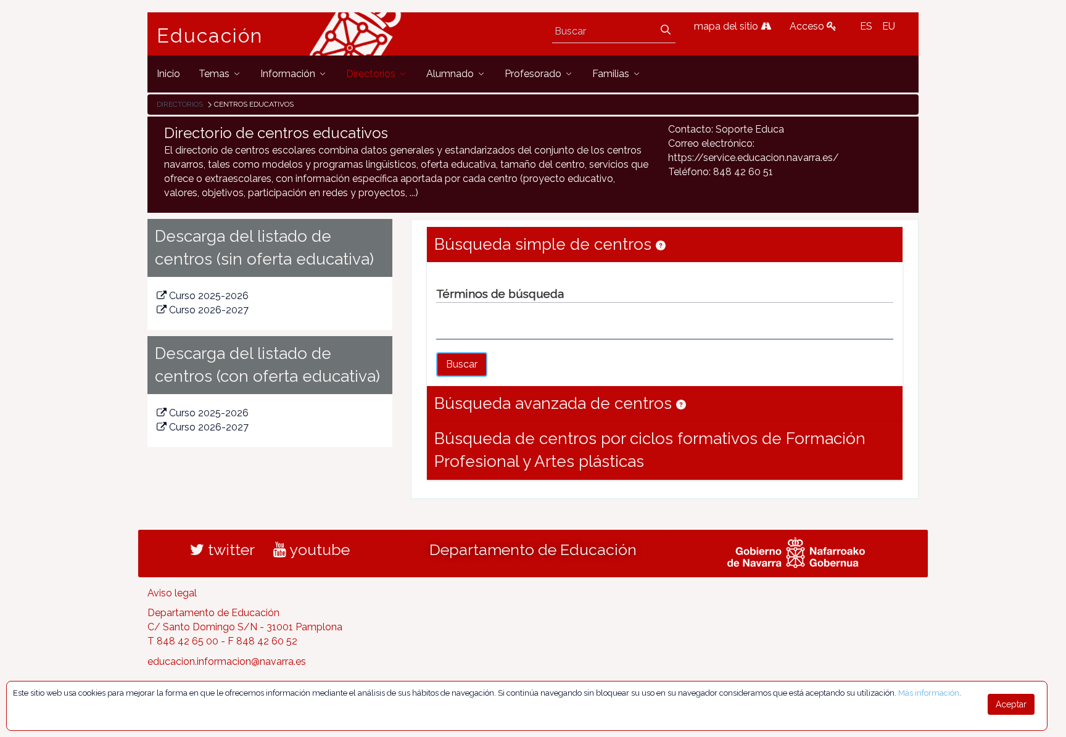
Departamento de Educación (533, 549)
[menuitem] (168, 74)
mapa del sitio (727, 26)
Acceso (808, 26)
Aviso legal (172, 593)
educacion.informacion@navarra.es (226, 661)
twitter (229, 549)
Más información (928, 693)
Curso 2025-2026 (209, 296)
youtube (318, 549)
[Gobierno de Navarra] (796, 550)
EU (888, 26)
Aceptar (1011, 704)
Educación (210, 36)
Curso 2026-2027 (209, 310)
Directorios (180, 104)
